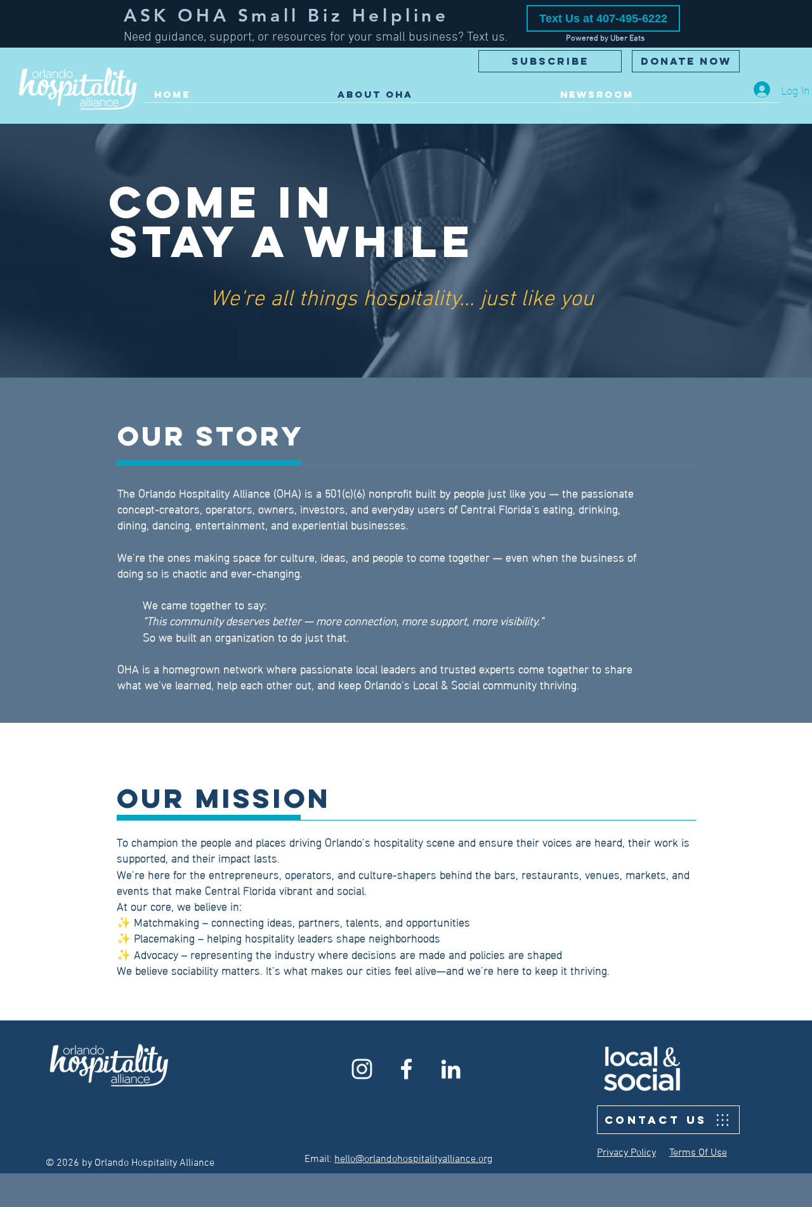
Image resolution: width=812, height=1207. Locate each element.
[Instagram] (362, 1069)
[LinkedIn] (450, 1069)
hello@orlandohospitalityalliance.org (413, 1159)
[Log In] (762, 89)
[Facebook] (406, 1069)
